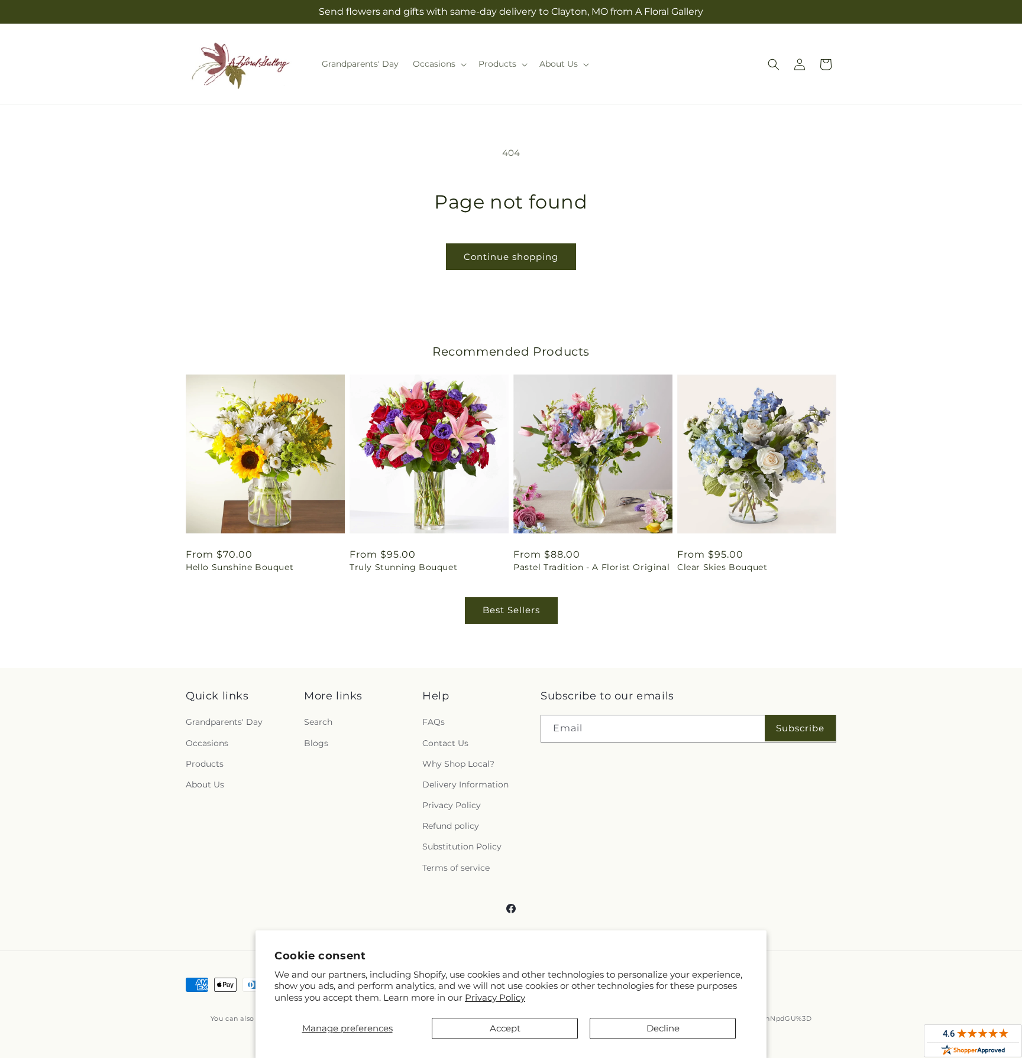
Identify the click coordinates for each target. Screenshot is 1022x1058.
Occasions (207, 743)
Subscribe (800, 728)
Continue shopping (511, 256)
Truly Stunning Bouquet (403, 567)
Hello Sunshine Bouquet (239, 567)
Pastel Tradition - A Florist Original (591, 567)
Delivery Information (465, 784)
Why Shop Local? (458, 763)
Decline (663, 1028)
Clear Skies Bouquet (722, 567)
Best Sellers (511, 610)
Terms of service (456, 867)
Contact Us (445, 743)
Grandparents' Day (224, 722)
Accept (505, 1028)
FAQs (433, 722)
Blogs (316, 743)
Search (318, 722)
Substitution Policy (462, 846)
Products (205, 763)
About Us (205, 784)
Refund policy (450, 826)
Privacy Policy (495, 997)
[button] (438, 63)
